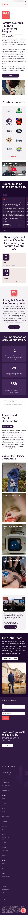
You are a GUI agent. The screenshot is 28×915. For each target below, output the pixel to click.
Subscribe (6, 718)
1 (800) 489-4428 (10, 1)
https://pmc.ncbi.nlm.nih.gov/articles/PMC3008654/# (13, 404)
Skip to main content (14, 0)
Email (3, 710)
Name (3, 704)
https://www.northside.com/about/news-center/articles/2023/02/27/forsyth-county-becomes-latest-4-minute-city (15, 401)
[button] (26, 4)
